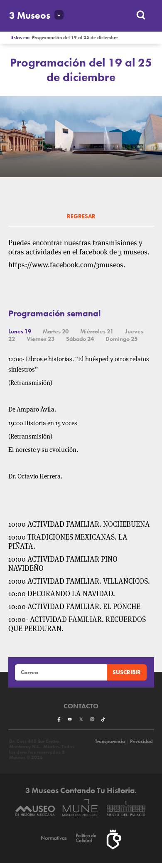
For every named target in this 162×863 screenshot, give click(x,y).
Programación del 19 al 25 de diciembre (75, 37)
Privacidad (141, 741)
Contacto (81, 706)
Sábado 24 (80, 339)
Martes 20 (56, 331)
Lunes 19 (19, 331)
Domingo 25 (121, 339)
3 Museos (29, 16)
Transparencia (110, 741)
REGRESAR (81, 216)
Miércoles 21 (96, 331)
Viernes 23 (40, 339)
